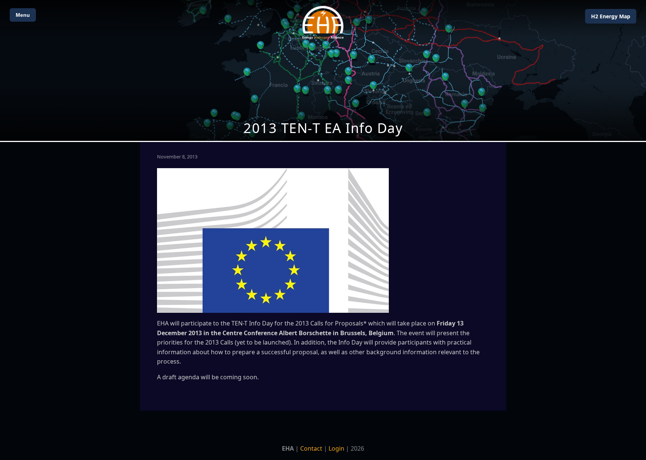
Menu (23, 15)
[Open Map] (323, 70)
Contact (311, 448)
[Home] (323, 22)
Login (336, 448)
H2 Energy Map (610, 16)
